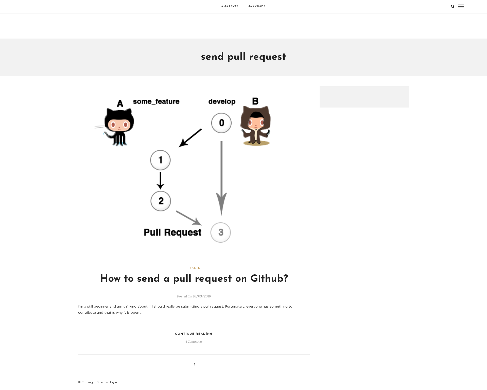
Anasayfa (230, 6)
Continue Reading (194, 333)
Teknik (193, 268)
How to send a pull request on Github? (194, 279)
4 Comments (193, 341)
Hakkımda (257, 6)
